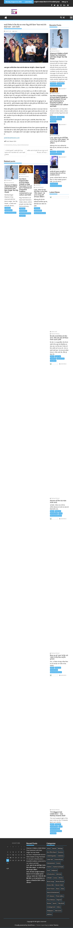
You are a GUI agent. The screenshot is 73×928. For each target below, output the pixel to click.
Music (57, 888)
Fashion (49, 867)
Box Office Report (52, 852)
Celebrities (7, 208)
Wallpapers (50, 910)
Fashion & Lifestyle (54, 828)
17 (7, 857)
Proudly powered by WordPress (25, 925)
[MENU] (71, 17)
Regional (59, 899)
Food (48, 870)
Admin (15, 31)
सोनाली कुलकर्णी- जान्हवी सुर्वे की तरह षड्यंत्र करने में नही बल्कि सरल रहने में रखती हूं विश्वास (15, 152)
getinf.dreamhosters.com (11, 138)
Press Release (51, 899)
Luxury (55, 878)
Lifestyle (49, 878)
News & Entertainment (23, 145)
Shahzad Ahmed (9, 182)
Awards (52, 356)
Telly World (22, 215)
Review (49, 903)
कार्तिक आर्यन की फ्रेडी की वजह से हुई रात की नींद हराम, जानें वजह (37, 151)
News (62, 888)
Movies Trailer (59, 885)
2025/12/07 (54, 331)
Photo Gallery (59, 896)
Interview (58, 874)
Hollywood (54, 870)
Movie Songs (50, 881)
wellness (49, 914)
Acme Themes (54, 925)
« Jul (7, 868)
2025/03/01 (63, 675)
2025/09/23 (63, 364)
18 (10, 857)
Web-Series (58, 910)
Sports (54, 903)
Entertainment (8, 145)
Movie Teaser (50, 888)
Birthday (60, 848)
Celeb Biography (51, 856)
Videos (59, 907)
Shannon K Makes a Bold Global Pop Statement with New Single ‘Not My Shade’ (35, 850)
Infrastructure (51, 874)
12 (13, 855)
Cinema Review (58, 859)
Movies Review (60, 881)
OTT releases (50, 896)
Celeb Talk (57, 356)
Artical (48, 848)
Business (60, 852)
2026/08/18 (9, 180)
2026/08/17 (23, 174)
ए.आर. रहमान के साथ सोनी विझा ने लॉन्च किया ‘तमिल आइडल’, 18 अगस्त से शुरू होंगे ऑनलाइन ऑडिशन (35, 867)
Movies (15, 145)
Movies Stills (50, 885)
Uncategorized (51, 907)
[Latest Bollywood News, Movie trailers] (5, 17)
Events (60, 513)
